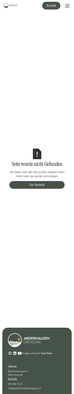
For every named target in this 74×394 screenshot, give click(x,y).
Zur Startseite (37, 185)
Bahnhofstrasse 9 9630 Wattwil (18, 373)
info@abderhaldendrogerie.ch (24, 388)
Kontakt (51, 5)
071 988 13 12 (15, 383)
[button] (66, 5)
